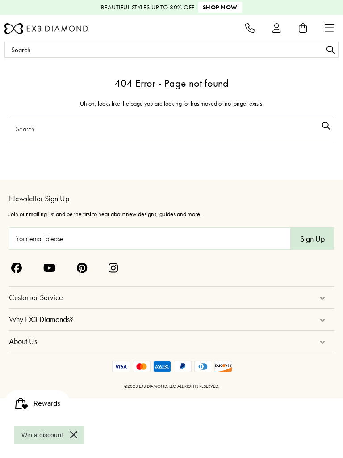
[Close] (73, 434)
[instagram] (113, 268)
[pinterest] (82, 268)
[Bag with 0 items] (302, 28)
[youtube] (49, 268)
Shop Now (220, 7)
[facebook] (16, 268)
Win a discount (42, 434)
